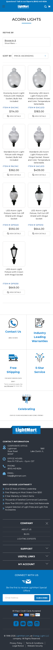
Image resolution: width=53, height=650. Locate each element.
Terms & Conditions (34, 643)
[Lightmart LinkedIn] (29, 623)
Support (27, 548)
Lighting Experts (26, 539)
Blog (26, 534)
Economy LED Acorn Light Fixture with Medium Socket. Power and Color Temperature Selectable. (39, 98)
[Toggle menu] (3, 6)
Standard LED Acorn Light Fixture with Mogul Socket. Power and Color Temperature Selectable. (39, 157)
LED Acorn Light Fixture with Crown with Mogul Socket (14, 272)
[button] (26, 42)
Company (26, 523)
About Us (26, 529)
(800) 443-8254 (40, 1)
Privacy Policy (16, 643)
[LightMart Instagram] (36, 623)
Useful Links (26, 556)
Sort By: (7, 56)
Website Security (35, 646)
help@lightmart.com (16, 476)
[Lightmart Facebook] (16, 623)
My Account (26, 564)
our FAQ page (8, 386)
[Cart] (49, 7)
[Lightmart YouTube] (23, 623)
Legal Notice (18, 646)
